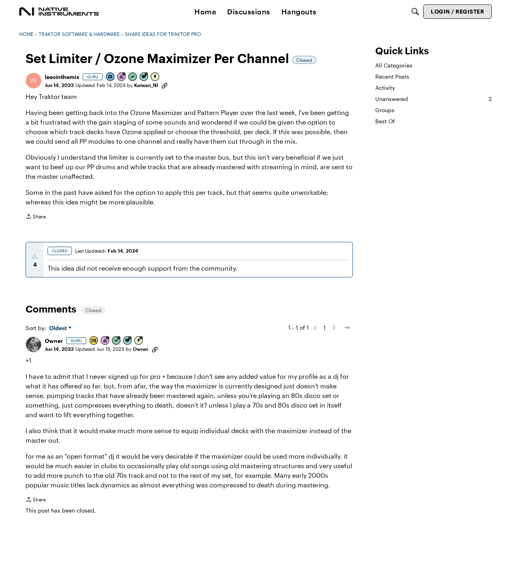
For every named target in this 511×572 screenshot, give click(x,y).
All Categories (393, 65)
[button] (34, 81)
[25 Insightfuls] (139, 341)
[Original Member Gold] (94, 341)
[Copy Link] (164, 85)
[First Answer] (133, 77)
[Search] (415, 11)
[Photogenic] (110, 77)
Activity (385, 87)
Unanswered (433, 98)
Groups (384, 110)
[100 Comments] (144, 77)
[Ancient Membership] (105, 341)
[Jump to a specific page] (346, 327)
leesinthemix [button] (62, 76)
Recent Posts (392, 76)
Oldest (58, 328)
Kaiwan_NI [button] (146, 85)
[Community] (59, 11)
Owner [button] (54, 340)
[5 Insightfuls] (155, 77)
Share (36, 217)
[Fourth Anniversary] (122, 77)
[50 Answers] (116, 341)
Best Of (385, 121)
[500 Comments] (128, 341)
